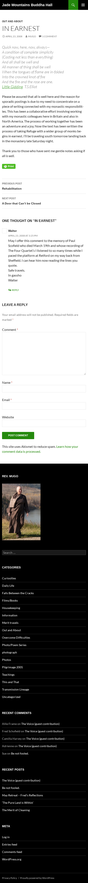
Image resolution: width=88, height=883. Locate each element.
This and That (10, 682)
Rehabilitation (12, 186)
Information (9, 615)
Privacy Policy (9, 878)
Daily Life (8, 585)
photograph (9, 652)
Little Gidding (12, 86)
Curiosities (9, 578)
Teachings (8, 674)
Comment (10, 329)
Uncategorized (11, 697)
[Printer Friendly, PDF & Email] (9, 166)
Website (8, 417)
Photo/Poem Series (14, 645)
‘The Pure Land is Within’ (17, 802)
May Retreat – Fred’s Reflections (22, 795)
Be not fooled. (20, 753)
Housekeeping (11, 608)
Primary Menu (83, 5)
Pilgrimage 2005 (12, 667)
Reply (15, 290)
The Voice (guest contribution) (40, 724)
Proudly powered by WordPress (37, 878)
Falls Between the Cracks (18, 593)
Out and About (12, 21)
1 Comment (49, 36)
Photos (6, 659)
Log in (6, 837)
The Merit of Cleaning (16, 810)
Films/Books (10, 600)
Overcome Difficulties (16, 637)
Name (7, 382)
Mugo (32, 36)
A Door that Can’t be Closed (21, 201)
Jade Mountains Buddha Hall (27, 5)
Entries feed (9, 844)
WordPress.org (11, 859)
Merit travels (10, 622)
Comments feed (12, 852)
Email (7, 400)
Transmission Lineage (15, 689)
